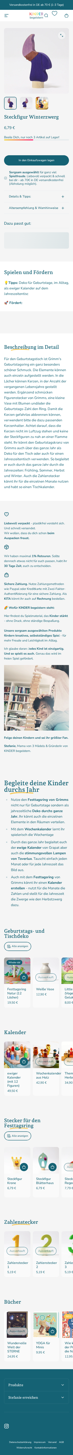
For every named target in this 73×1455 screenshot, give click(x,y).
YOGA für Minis (43, 1345)
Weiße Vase (45, 989)
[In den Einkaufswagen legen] (24, 977)
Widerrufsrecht (24, 1447)
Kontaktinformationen (45, 1447)
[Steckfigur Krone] (17, 1160)
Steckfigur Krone (14, 1181)
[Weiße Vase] (46, 971)
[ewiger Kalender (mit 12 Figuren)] (17, 1054)
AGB (61, 1442)
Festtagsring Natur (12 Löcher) (16, 993)
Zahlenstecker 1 (17, 1265)
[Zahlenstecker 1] (17, 1244)
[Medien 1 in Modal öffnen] (62, 35)
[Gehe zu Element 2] (26, 103)
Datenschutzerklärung (20, 1442)
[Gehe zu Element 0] (10, 103)
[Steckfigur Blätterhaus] (46, 1160)
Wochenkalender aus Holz (48, 1075)
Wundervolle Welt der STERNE (17, 1347)
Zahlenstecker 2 (46, 1265)
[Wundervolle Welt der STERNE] (17, 1324)
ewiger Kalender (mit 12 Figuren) (14, 1079)
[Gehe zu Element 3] (42, 103)
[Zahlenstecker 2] (46, 1244)
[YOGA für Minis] (46, 1324)
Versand (52, 1442)
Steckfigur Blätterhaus (45, 1181)
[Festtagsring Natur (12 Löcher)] (17, 971)
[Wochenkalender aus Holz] (46, 1054)
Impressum (40, 1442)
